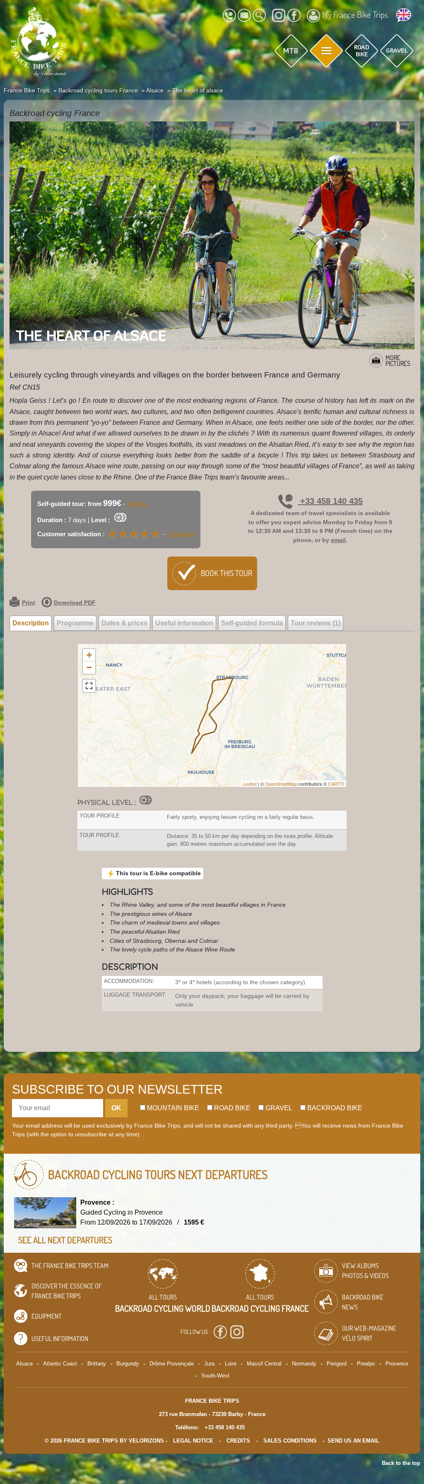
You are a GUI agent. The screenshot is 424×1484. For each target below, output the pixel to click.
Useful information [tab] (184, 623)
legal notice (193, 1441)
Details (137, 503)
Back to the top (401, 1463)
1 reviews (180, 533)
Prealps (366, 1364)
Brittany (96, 1364)
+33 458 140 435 (330, 501)
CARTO (336, 783)
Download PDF (75, 603)
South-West (215, 1376)
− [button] (89, 667)
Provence (396, 1364)
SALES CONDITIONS (290, 1441)
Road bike (231, 1107)
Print (28, 603)
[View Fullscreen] (89, 686)
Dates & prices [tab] (124, 623)
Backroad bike (334, 1107)
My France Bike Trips (355, 14)
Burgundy (127, 1364)
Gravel (278, 1107)
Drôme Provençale (171, 1364)
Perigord (337, 1364)
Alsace (24, 1364)
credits (238, 1441)
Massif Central (264, 1364)
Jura (209, 1364)
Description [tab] (30, 623)
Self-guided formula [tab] (252, 623)
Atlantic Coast (60, 1364)
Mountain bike (172, 1107)
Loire (230, 1364)
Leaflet (250, 783)
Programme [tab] (75, 623)
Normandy (304, 1364)
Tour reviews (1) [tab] (315, 623)
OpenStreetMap (281, 783)
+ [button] (89, 655)
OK (116, 1107)
